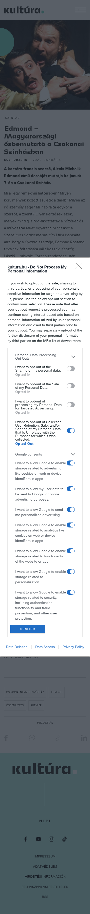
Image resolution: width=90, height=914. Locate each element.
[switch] (71, 368)
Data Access (45, 647)
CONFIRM (27, 629)
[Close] (80, 267)
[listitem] (45, 356)
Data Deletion (17, 647)
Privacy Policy (73, 647)
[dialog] (45, 457)
